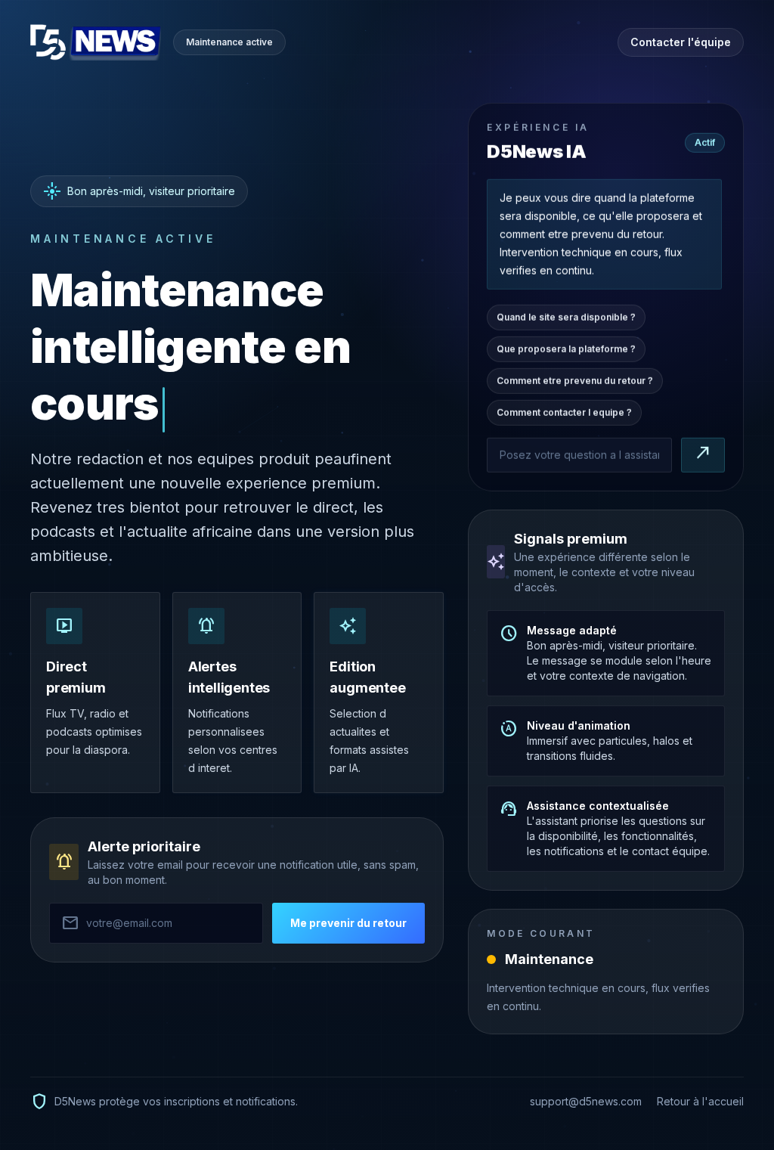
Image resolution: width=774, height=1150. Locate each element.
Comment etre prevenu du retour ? (575, 380)
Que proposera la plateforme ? (566, 349)
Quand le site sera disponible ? (566, 317)
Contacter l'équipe (680, 42)
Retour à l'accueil (700, 1101)
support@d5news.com (586, 1101)
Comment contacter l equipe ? (564, 412)
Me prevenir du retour (348, 922)
